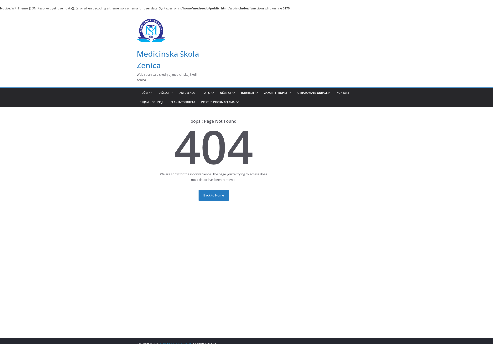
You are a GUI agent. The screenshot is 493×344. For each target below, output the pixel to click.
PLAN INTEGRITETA (182, 102)
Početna (146, 93)
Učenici (225, 93)
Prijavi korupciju (152, 102)
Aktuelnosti (188, 93)
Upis (207, 93)
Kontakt (343, 93)
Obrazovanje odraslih (313, 93)
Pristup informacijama (218, 102)
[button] (171, 93)
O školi (163, 93)
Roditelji (247, 93)
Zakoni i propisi (275, 93)
